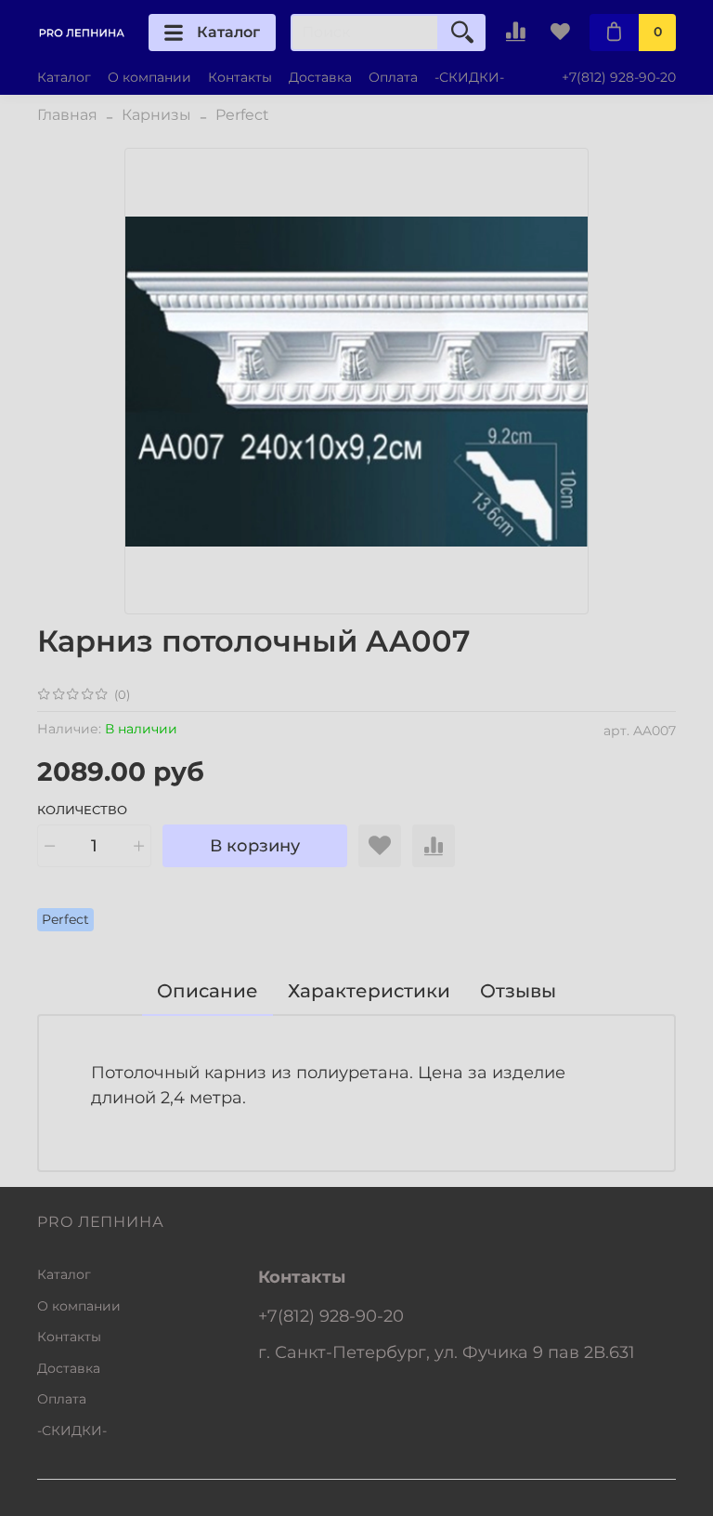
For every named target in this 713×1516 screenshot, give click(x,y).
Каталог (228, 32)
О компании (149, 77)
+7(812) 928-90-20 (619, 77)
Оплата (393, 77)
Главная (67, 115)
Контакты (240, 77)
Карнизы (156, 115)
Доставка (320, 77)
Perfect (242, 115)
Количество (82, 810)
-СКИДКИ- (469, 77)
